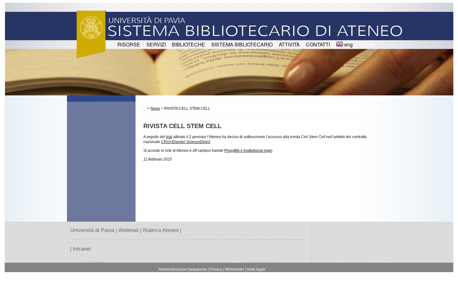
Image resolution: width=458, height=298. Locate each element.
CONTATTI (318, 44)
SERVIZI (156, 44)
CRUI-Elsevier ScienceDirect (185, 142)
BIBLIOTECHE (188, 44)
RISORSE (128, 44)
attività (289, 44)
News (155, 108)
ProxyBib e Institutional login (248, 150)
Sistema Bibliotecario (242, 44)
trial (169, 137)
